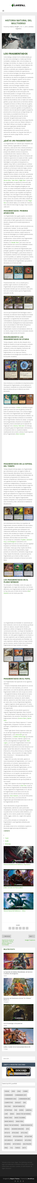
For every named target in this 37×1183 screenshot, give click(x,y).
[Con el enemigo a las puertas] (18, 1012)
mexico (7, 1129)
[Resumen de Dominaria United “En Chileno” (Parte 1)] (18, 987)
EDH (24, 1102)
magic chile (8, 1117)
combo (25, 1091)
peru (6, 1148)
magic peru (19, 1121)
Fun (15, 1110)
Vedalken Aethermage (19, 736)
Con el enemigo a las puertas (13, 1023)
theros (17, 1148)
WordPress (31, 1178)
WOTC (24, 1148)
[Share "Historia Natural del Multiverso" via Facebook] (10, 928)
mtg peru (28, 1140)
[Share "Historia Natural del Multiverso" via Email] (23, 928)
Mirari (18, 407)
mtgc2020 (15, 1132)
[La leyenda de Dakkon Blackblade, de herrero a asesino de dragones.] (18, 961)
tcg (11, 1148)
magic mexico (9, 1121)
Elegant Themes (14, 1178)
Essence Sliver (22, 718)
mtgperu (7, 1144)
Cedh (13, 1091)
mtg (27, 1129)
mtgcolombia (17, 1136)
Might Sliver (22, 180)
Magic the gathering (12, 1125)
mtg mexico (8, 1140)
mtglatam (28, 1136)
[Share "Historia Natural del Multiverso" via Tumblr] (16, 928)
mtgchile (8, 1136)
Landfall (29, 1110)
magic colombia (20, 1117)
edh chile (8, 1106)
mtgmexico (18, 1140)
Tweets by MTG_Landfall (9, 1083)
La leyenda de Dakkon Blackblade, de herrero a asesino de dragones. (18, 972)
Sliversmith (19, 734)
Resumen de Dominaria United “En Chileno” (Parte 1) (17, 999)
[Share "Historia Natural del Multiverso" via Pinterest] (20, 928)
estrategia (8, 1110)
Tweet (7, 838)
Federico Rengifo (14, 26)
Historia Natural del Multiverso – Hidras (14, 911)
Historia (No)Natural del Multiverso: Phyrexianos (17, 864)
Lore (6, 1114)
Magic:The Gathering (23, 1114)
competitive (9, 1102)
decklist (18, 1102)
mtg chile (24, 1132)
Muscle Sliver (7, 180)
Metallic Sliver (15, 242)
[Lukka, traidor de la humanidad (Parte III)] (18, 1036)
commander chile (10, 1099)
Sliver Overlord (20, 434)
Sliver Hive (23, 785)
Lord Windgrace (11, 541)
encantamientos (19, 1106)
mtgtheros (17, 1144)
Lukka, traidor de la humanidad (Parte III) (17, 1047)
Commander (9, 1095)
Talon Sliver (15, 180)
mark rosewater (26, 1125)
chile (19, 1091)
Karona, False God (19, 426)
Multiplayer (27, 1144)
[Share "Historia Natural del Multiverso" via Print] (27, 928)
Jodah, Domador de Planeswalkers (13, 887)
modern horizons (18, 1129)
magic (12, 1114)
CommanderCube (24, 1099)
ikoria (21, 1110)
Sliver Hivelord (14, 796)
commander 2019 (20, 1095)
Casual (7, 1091)
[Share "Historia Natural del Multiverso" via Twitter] (13, 928)
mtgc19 (7, 1132)
